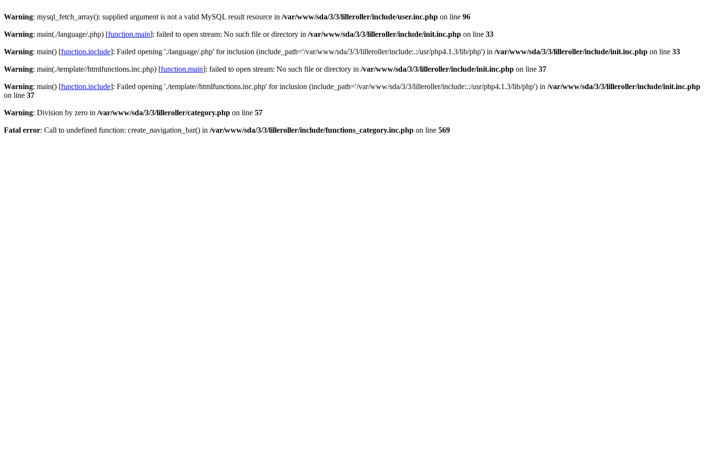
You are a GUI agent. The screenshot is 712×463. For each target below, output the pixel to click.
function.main (129, 34)
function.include (85, 51)
